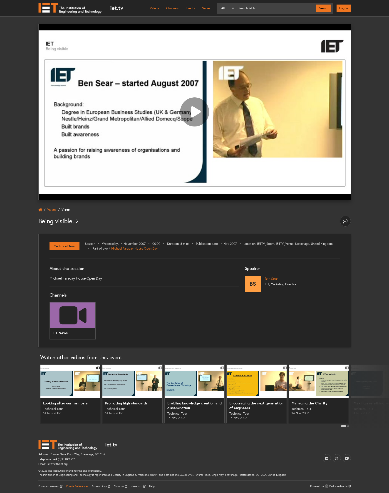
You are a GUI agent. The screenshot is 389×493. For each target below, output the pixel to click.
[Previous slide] (33, 395)
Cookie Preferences (77, 486)
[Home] (80, 8)
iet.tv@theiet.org (57, 464)
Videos (154, 8)
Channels (172, 8)
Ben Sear (271, 279)
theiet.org (137, 486)
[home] (40, 209)
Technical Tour (64, 246)
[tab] (343, 426)
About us (119, 486)
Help (152, 486)
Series (206, 8)
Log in (343, 8)
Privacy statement (49, 486)
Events (190, 8)
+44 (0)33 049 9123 (64, 459)
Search (323, 8)
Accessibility (99, 486)
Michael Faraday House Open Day (134, 248)
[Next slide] (356, 395)
